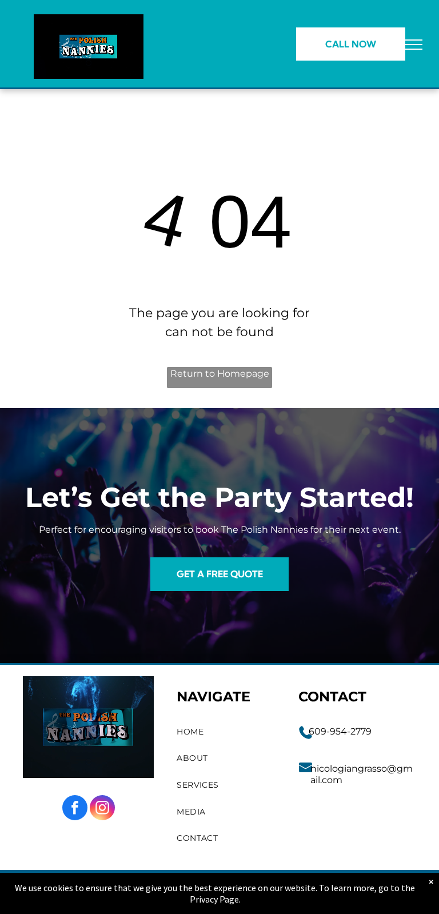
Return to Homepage (219, 373)
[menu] (414, 44)
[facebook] (74, 809)
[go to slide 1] (88, 63)
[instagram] (102, 809)
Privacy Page (214, 899)
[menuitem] (226, 732)
